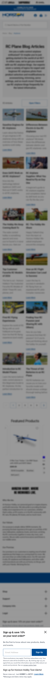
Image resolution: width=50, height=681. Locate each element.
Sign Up (39, 652)
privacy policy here (29, 665)
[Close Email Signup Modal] (45, 632)
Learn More (38, 674)
